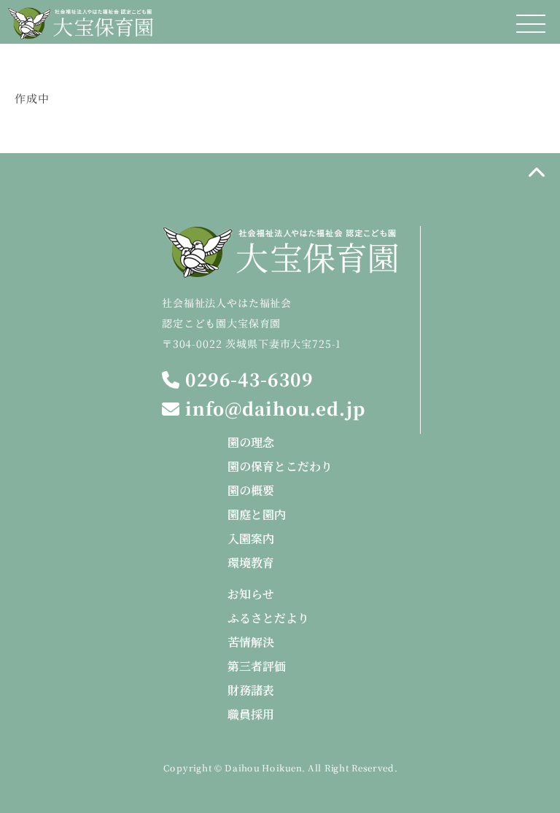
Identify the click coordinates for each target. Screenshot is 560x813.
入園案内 (251, 538)
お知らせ (251, 594)
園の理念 (251, 442)
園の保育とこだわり (280, 466)
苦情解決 (251, 642)
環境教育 (251, 562)
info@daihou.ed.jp (272, 408)
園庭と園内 (257, 514)
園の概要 (251, 490)
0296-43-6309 (246, 379)
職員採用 (251, 714)
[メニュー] (530, 24)
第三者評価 (257, 666)
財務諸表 (251, 690)
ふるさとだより (268, 618)
